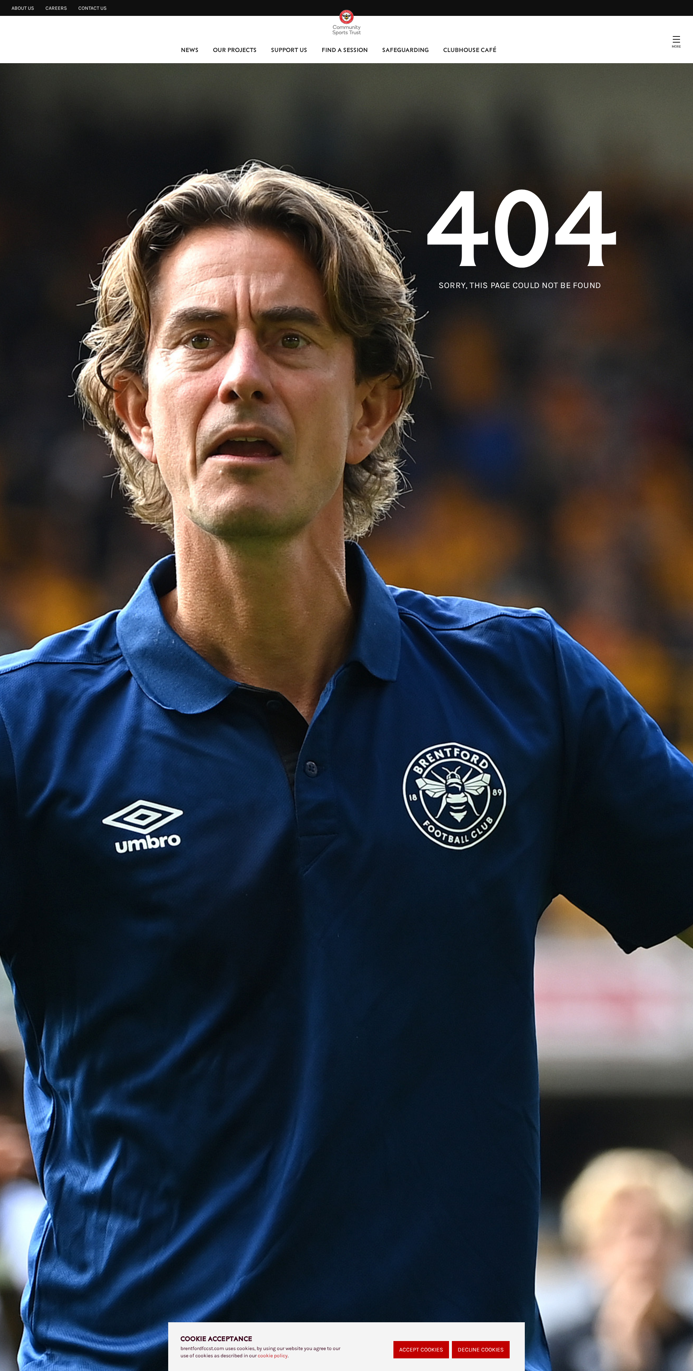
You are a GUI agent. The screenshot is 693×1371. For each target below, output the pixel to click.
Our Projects (235, 49)
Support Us (289, 49)
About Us (23, 8)
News (190, 49)
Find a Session (345, 49)
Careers (56, 8)
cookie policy (273, 1356)
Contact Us (92, 8)
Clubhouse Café (469, 49)
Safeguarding (405, 49)
